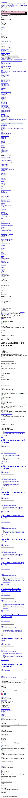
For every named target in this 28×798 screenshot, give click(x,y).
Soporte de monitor (5, 235)
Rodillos (24, 71)
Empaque (3, 86)
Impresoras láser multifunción (7, 169)
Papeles (2, 145)
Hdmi (2, 108)
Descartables (3, 137)
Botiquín (7, 143)
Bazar (2, 132)
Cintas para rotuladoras (16, 71)
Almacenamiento (4, 105)
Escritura (3, 76)
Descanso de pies (5, 119)
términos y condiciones (9, 750)
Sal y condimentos (5, 254)
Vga (10, 108)
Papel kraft (3, 88)
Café (6, 128)
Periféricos (3, 99)
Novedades (7, 6)
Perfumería (3, 142)
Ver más (20, 61)
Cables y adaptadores (5, 107)
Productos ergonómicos (6, 117)
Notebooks (3, 97)
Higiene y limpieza (5, 262)
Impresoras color (7, 61)
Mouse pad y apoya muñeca (15, 119)
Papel (2, 89)
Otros (2, 70)
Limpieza (3, 147)
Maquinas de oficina (5, 84)
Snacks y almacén (5, 134)
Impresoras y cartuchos (6, 4)
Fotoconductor (4, 72)
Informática (3, 94)
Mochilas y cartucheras (6, 92)
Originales (3, 63)
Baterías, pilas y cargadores (7, 123)
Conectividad (4, 102)
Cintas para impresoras (6, 71)
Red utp (7, 108)
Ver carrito (3, 766)
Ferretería (3, 121)
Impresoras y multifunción (6, 58)
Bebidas (2, 129)
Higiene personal (4, 150)
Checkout (3, 772)
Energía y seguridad (5, 110)
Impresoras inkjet (4, 165)
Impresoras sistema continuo (7, 59)
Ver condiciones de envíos (6, 414)
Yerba (13, 128)
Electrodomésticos (5, 115)
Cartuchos (3, 62)
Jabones (10, 143)
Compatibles (8, 63)
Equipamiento (4, 124)
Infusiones (10, 128)
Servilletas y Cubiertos (6, 133)
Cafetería (3, 139)
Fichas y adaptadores (18, 123)
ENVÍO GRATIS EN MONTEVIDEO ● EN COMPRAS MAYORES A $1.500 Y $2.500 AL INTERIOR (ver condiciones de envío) (14, 13)
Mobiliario (3, 112)
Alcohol (3, 143)
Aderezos (3, 128)
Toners (2, 64)
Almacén (3, 127)
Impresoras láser (17, 59)
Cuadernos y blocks (5, 79)
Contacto (12, 6)
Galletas (17, 128)
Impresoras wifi (15, 61)
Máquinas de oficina (5, 85)
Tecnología (22, 4)
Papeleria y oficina (15, 4)
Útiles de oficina (4, 81)
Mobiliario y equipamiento (7, 5)
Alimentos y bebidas (17, 5)
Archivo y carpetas (5, 74)
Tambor (2, 67)
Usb (4, 108)
